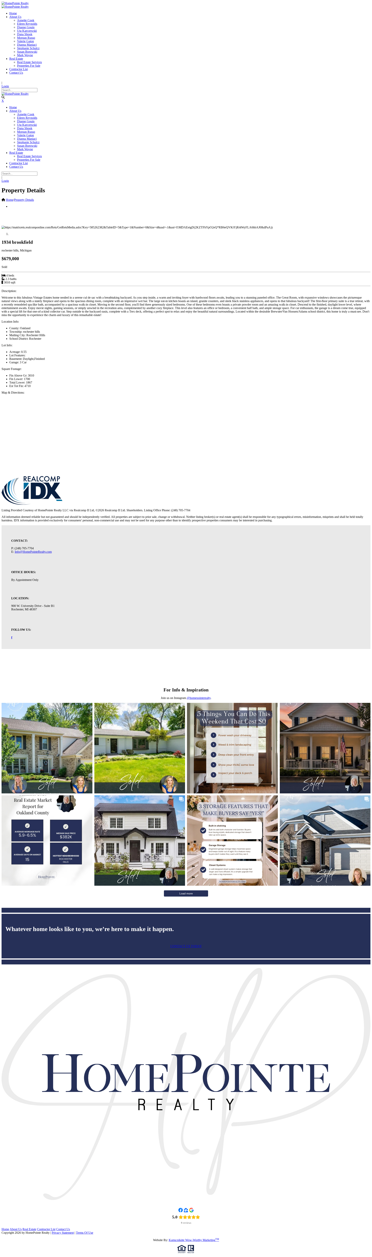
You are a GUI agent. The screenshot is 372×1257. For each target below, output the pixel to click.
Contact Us (63, 1229)
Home (9, 199)
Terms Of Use (84, 1232)
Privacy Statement (63, 1232)
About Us (16, 1229)
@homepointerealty (199, 698)
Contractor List (46, 1229)
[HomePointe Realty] (15, 3)
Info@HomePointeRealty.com (33, 551)
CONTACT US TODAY (186, 946)
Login (5, 86)
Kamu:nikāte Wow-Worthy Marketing (194, 1240)
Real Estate (29, 1229)
